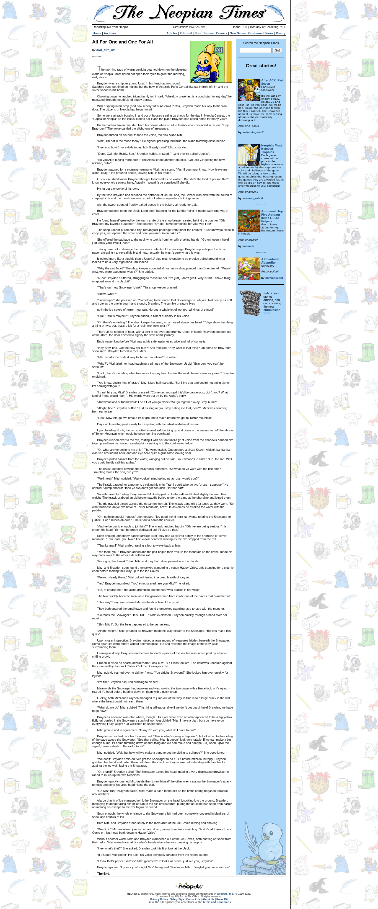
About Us (208, 899)
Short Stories (204, 33)
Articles (171, 33)
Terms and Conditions (217, 902)
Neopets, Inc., (226, 893)
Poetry (280, 33)
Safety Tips (177, 899)
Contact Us (193, 899)
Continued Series (260, 33)
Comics (221, 33)
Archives (110, 33)
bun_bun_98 (105, 49)
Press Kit (222, 899)
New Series (238, 33)
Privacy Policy (159, 899)
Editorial (186, 33)
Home (97, 33)
